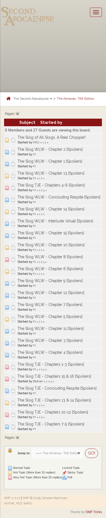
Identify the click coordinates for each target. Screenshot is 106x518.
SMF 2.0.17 (12, 498)
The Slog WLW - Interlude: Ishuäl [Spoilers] (55, 221)
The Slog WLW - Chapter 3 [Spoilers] (50, 340)
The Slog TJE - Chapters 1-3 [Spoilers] (50, 364)
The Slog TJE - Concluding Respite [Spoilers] (56, 388)
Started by (51, 122)
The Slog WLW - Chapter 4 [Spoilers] (50, 352)
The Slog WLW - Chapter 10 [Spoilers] (51, 245)
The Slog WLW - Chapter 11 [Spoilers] (50, 328)
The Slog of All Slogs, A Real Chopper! (51, 137)
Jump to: (23, 453)
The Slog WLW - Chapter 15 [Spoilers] (50, 233)
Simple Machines (54, 498)
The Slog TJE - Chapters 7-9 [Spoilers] (50, 424)
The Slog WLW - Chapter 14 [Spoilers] (50, 209)
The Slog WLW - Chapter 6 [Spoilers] (50, 269)
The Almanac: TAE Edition (75, 98)
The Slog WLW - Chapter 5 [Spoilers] (49, 316)
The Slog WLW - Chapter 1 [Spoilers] (49, 161)
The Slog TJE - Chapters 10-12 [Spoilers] (52, 412)
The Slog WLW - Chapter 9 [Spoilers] (50, 281)
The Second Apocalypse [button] (31, 98)
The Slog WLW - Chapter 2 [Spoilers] (50, 149)
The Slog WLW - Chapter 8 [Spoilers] (50, 257)
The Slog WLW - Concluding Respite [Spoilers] (58, 197)
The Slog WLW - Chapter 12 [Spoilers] (50, 292)
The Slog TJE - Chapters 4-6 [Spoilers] (51, 185)
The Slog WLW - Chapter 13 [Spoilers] (50, 173)
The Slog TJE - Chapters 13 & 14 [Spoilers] (54, 400)
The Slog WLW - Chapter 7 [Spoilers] (49, 304)
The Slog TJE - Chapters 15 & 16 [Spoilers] (54, 376)
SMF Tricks (94, 512)
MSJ (36, 142)
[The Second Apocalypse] (27, 12)
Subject (27, 122)
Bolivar (38, 381)
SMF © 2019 (31, 498)
